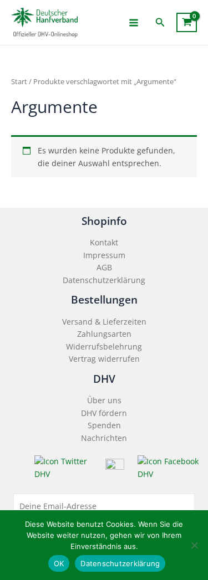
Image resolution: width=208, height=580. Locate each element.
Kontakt (104, 242)
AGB (104, 267)
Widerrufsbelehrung (104, 346)
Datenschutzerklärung (104, 280)
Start (19, 81)
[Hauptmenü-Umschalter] (134, 22)
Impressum (104, 255)
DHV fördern (104, 413)
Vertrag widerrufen (104, 358)
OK (59, 563)
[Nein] (194, 545)
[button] (160, 23)
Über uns (104, 400)
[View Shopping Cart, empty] (186, 22)
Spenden (104, 425)
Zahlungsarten (104, 334)
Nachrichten (104, 438)
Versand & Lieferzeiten (104, 321)
